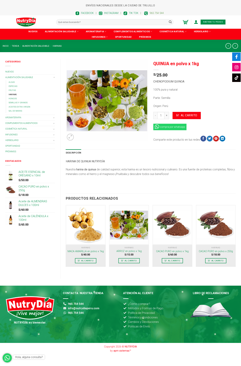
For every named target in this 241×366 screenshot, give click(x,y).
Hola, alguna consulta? (29, 357)
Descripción (73, 152)
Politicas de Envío (139, 326)
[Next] (235, 239)
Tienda (15, 46)
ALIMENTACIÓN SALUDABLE (60, 31)
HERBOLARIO (201, 31)
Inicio (6, 46)
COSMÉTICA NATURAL (171, 31)
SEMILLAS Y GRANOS (18, 103)
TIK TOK (133, 13)
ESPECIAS (13, 86)
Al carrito (189, 115)
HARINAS (57, 46)
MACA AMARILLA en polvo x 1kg (86, 251)
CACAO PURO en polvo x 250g (216, 251)
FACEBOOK (87, 13)
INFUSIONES (98, 37)
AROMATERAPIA (95, 31)
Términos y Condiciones (143, 317)
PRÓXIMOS (145, 37)
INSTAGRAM (110, 13)
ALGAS (12, 82)
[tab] (73, 152)
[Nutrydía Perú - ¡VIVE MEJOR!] (33, 22)
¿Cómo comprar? (139, 304)
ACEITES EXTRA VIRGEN (19, 107)
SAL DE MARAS (15, 111)
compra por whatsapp (172, 126)
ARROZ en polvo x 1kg (129, 251)
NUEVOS (33, 31)
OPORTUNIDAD (123, 37)
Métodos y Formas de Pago (145, 308)
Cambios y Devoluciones (143, 322)
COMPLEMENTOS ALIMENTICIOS (132, 31)
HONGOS (13, 98)
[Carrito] (185, 22)
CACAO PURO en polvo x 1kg (172, 251)
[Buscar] (170, 22)
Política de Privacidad (141, 313)
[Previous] (66, 239)
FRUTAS (12, 90)
